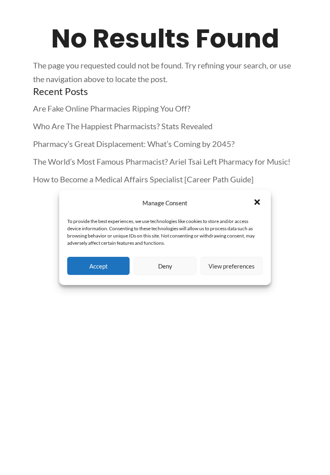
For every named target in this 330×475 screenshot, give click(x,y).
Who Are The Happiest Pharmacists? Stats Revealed (122, 126)
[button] (258, 203)
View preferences (231, 266)
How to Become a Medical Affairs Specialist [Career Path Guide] (143, 179)
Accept (98, 266)
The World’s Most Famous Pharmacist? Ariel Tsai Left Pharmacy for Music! (162, 161)
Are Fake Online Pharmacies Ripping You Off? (111, 108)
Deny (165, 266)
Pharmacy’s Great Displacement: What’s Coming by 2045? (134, 144)
